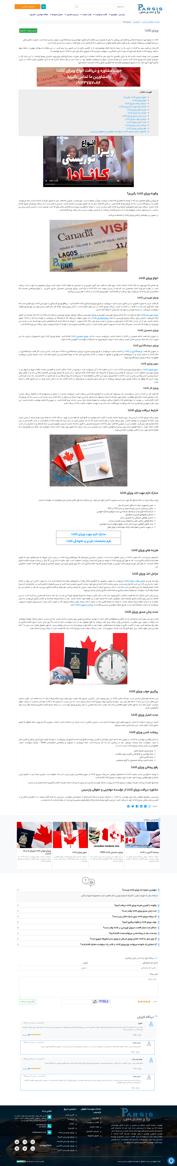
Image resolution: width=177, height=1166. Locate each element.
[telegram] (25, 1142)
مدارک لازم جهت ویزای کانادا (88, 534)
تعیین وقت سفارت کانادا (134, 581)
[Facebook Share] (137, 806)
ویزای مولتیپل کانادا (100, 318)
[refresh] (95, 1001)
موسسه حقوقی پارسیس (129, 1161)
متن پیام (154, 974)
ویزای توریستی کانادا (149, 315)
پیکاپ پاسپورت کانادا (84, 605)
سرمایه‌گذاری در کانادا (134, 351)
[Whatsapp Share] (150, 806)
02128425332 (41, 1125)
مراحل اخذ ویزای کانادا (137, 113)
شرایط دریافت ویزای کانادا (135, 103)
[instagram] (17, 1142)
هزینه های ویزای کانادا (136, 109)
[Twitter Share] (133, 806)
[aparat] (32, 1142)
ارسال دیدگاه (26, 1001)
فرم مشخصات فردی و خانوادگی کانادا (88, 541)
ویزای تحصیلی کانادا (79, 336)
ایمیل (85, 963)
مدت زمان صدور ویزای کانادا (134, 116)
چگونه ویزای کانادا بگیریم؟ (135, 97)
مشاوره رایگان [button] (28, 6)
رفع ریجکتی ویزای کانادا (136, 128)
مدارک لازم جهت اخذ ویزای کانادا (132, 106)
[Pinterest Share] (128, 806)
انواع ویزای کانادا (139, 100)
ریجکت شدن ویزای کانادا (135, 125)
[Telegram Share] (145, 806)
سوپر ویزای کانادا (150, 369)
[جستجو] (77, 6)
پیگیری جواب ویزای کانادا (135, 119)
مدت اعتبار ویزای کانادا (136, 122)
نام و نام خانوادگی (150, 963)
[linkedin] (32, 1148)
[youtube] (17, 1148)
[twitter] (25, 1148)
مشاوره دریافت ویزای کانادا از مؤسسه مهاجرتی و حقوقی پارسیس (118, 131)
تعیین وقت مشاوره (28, 30)
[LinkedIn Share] (141, 806)
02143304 (42, 1127)
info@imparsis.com (39, 1132)
